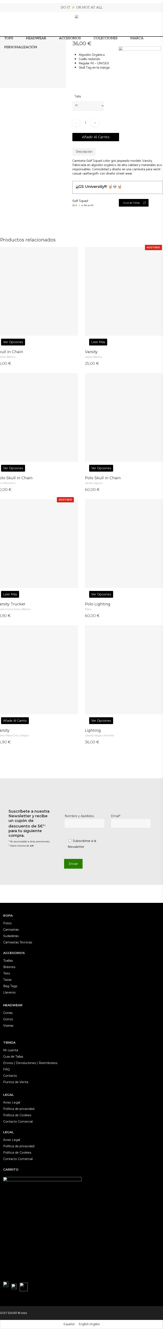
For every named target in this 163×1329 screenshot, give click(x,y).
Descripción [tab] (84, 152)
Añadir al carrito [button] (15, 721)
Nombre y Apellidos (79, 816)
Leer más (98, 342)
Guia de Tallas (13, 1056)
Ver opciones (13, 342)
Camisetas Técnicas (17, 942)
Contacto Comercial (18, 1121)
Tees (6, 973)
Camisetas (11, 930)
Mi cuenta (10, 1050)
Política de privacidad (18, 1109)
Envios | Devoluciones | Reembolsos (30, 1063)
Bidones (9, 967)
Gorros (8, 1019)
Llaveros (9, 992)
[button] (134, 203)
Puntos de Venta (15, 1082)
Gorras (8, 1013)
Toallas (8, 961)
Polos (7, 923)
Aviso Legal (11, 1102)
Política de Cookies (17, 1115)
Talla (77, 96)
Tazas (7, 980)
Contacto (10, 1076)
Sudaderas (10, 936)
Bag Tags (10, 986)
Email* (115, 816)
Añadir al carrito (96, 137)
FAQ (6, 1069)
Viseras (8, 1025)
